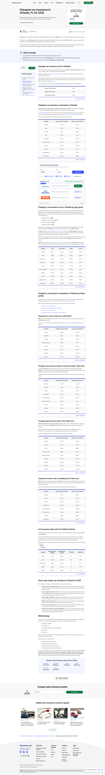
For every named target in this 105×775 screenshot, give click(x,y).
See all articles (52, 729)
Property (53, 752)
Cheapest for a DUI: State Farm (48, 310)
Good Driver (68, 176)
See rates (32, 68)
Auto (52, 750)
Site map (38, 758)
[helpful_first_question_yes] (99, 769)
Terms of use (76, 750)
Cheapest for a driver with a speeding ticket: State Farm (54, 312)
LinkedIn (27, 751)
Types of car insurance (41, 754)
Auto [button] (34, 2)
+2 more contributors (32, 31)
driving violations (71, 301)
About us (64, 748)
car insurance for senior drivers (59, 242)
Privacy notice (76, 748)
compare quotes (67, 114)
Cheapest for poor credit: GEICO (49, 306)
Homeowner (59, 176)
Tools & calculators (40, 751)
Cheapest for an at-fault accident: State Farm (51, 308)
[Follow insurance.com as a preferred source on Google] (61, 678)
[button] (79, 2)
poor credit (80, 322)
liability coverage (51, 81)
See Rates (77, 186)
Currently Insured (50, 176)
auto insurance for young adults (61, 231)
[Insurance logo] (16, 3)
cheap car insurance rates (65, 322)
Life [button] (51, 2)
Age (56, 169)
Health (52, 754)
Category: (42, 545)
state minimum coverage (56, 74)
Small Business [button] (59, 2)
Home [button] (40, 2)
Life (52, 756)
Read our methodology (80, 98)
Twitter (24, 751)
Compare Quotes (88, 2)
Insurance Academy (70, 2)
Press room (64, 757)
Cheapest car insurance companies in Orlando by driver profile (28, 89)
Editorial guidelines (66, 755)
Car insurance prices (42, 112)
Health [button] (45, 2)
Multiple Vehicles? (77, 176)
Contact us (64, 750)
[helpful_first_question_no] (102, 769)
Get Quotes (77, 191)
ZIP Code (41, 169)
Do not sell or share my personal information (77, 754)
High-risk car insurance (41, 756)
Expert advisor (65, 752)
